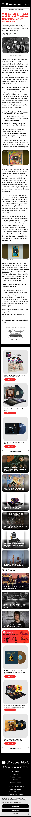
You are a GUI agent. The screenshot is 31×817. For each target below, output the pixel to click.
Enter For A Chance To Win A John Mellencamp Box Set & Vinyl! (15, 112)
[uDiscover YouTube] (15, 767)
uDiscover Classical (15, 782)
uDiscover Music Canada (15, 792)
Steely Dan (19, 330)
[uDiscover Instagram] (9, 767)
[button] (15, 365)
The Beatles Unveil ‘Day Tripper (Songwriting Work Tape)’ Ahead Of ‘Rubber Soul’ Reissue (16, 118)
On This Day (21, 327)
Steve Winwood (15, 333)
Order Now (10, 379)
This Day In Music (15, 777)
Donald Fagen (10, 327)
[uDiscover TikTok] (12, 767)
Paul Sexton (7, 34)
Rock (10, 330)
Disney (15, 779)
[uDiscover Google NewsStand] (24, 767)
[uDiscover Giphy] (27, 767)
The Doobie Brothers (15, 336)
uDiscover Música (15, 789)
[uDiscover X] (6, 767)
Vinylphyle (15, 774)
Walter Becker (15, 339)
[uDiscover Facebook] (3, 767)
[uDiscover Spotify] (18, 767)
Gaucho (7, 191)
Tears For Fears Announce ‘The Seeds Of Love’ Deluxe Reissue (14, 124)
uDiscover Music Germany (15, 794)
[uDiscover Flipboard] (21, 767)
